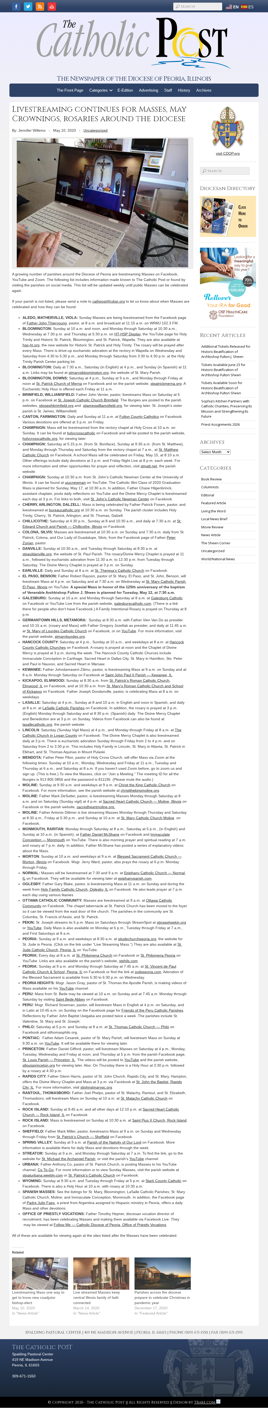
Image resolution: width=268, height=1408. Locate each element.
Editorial (207, 495)
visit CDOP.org (228, 153)
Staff (168, 90)
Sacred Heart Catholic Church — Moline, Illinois (142, 801)
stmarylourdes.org (70, 636)
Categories (98, 90)
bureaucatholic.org (64, 510)
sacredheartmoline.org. (96, 807)
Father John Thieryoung (47, 323)
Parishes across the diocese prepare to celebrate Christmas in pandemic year (162, 1297)
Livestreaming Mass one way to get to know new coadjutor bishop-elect (38, 1297)
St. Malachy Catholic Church (144, 1098)
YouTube (128, 631)
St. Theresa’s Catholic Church (119, 570)
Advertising (148, 90)
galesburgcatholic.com (132, 603)
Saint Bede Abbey (70, 999)
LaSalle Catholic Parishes (63, 708)
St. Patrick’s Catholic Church (91, 1175)
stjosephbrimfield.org (56, 405)
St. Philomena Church (94, 955)
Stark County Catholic (163, 1181)
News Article (211, 535)
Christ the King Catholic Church (144, 785)
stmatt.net (149, 466)
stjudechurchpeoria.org (137, 939)
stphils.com (128, 961)
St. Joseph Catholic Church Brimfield (88, 400)
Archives (203, 90)
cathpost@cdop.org (108, 301)
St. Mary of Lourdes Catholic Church (57, 631)
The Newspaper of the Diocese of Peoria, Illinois (134, 78)
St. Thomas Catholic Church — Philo (139, 1027)
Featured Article (213, 503)
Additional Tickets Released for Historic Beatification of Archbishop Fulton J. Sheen (225, 351)
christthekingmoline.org (140, 790)
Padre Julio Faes (41, 1203)
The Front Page (70, 90)
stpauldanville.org (37, 554)
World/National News (218, 559)
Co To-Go (46, 1170)
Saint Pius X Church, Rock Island (159, 1120)
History (184, 90)
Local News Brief (214, 519)
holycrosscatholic (81, 433)
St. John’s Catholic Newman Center (120, 499)
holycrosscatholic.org (40, 438)
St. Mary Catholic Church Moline (147, 818)
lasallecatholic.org (37, 724)
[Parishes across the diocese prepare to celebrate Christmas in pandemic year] (163, 1273)
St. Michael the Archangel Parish (68, 1159)
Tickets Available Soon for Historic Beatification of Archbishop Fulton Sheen (221, 387)
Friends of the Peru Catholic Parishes (152, 1010)
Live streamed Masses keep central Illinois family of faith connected (96, 1297)
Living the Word (213, 511)
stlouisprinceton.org (39, 1065)
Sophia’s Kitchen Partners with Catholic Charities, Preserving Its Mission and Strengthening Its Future (226, 409)
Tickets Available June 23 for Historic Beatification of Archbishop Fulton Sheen (223, 369)
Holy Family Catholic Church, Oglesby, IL (74, 889)
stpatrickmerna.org (166, 383)
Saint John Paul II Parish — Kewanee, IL (138, 675)
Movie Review (212, 527)
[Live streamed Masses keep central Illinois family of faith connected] (101, 1273)
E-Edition (125, 90)
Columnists (210, 487)
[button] (111, 90)
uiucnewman (75, 482)
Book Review (211, 479)
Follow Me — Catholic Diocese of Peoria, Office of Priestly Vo (104, 1225)
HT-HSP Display (127, 334)
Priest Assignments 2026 (220, 424)
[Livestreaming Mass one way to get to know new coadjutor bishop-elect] (40, 1273)
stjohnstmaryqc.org (96, 1087)
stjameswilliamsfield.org (102, 405)
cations (160, 1225)
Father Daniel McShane (99, 834)
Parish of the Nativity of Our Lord (114, 1142)
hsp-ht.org (31, 345)
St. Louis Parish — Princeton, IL (49, 1060)
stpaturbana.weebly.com (43, 1175)
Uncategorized (95, 130)
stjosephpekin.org (171, 922)
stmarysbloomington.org (89, 372)
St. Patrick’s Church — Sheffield (83, 1137)
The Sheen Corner (215, 543)
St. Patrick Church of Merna (59, 383)
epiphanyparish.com (135, 878)
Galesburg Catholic (167, 598)
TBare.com (205, 1402)
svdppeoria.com (148, 972)
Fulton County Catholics (139, 416)
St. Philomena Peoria (158, 955)
